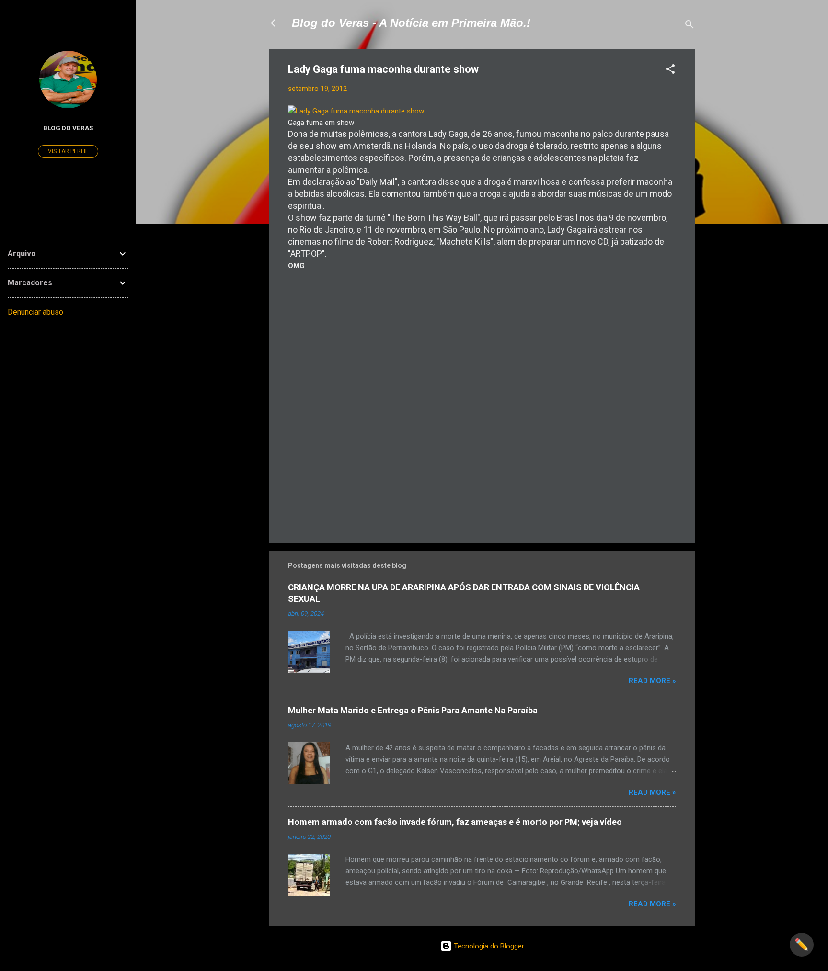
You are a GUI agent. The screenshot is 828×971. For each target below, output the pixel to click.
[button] (670, 70)
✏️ (801, 944)
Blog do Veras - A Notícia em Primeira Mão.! (411, 22)
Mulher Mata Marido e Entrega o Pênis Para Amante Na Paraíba (413, 710)
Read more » (652, 681)
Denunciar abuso (35, 311)
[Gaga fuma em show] (356, 111)
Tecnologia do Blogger (488, 946)
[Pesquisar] (689, 26)
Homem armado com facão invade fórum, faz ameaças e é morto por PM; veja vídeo (455, 822)
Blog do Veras (68, 128)
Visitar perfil (68, 151)
